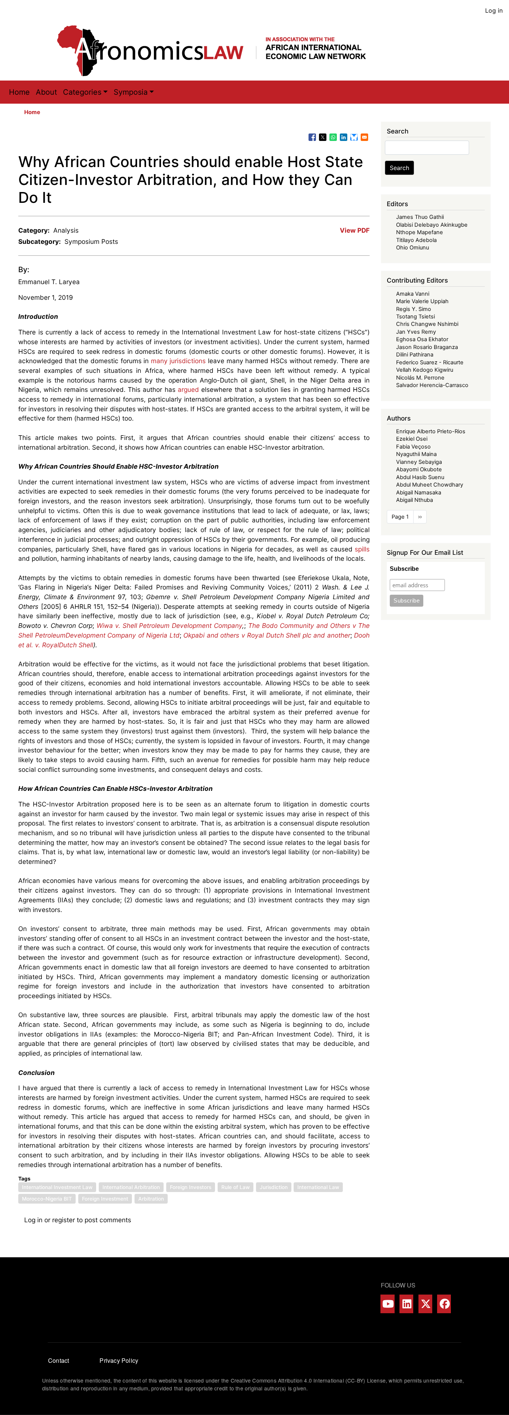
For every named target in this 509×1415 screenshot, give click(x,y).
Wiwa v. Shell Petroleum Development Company (169, 625)
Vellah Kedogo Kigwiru (424, 370)
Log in (494, 10)
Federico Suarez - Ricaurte (430, 362)
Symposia (131, 92)
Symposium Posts (91, 241)
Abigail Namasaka (418, 492)
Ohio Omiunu (412, 247)
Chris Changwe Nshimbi (427, 324)
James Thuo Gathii (420, 217)
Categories (82, 92)
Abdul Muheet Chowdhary (429, 484)
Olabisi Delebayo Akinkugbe (432, 224)
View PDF (355, 230)
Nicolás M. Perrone (420, 377)
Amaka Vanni (412, 293)
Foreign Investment (105, 1199)
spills (362, 549)
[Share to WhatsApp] (333, 137)
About (46, 92)
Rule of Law (235, 1187)
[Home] (219, 51)
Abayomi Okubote (419, 469)
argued (188, 389)
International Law (318, 1187)
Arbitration (151, 1199)
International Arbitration (131, 1187)
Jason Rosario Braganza (427, 347)
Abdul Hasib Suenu (420, 477)
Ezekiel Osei (411, 438)
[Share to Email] (364, 137)
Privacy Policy (118, 1360)
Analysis (66, 230)
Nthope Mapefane (419, 232)
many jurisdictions (178, 361)
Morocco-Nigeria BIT (47, 1199)
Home (19, 92)
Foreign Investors (190, 1187)
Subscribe (404, 569)
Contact (58, 1360)
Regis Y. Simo (413, 309)
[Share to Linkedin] (343, 137)
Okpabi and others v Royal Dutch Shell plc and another (266, 635)
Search (399, 168)
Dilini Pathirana (414, 354)
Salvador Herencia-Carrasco (432, 385)
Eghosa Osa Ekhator (422, 339)
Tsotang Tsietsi (415, 316)
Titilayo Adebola (416, 240)
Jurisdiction (274, 1187)
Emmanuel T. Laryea (49, 282)
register (63, 1220)
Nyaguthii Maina (416, 454)
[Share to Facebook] (312, 137)
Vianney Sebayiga (419, 462)
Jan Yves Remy (416, 331)
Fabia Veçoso (413, 446)
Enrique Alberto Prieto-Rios (430, 431)
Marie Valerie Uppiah (422, 301)
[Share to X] (322, 137)
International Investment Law (57, 1187)
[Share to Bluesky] (354, 137)
